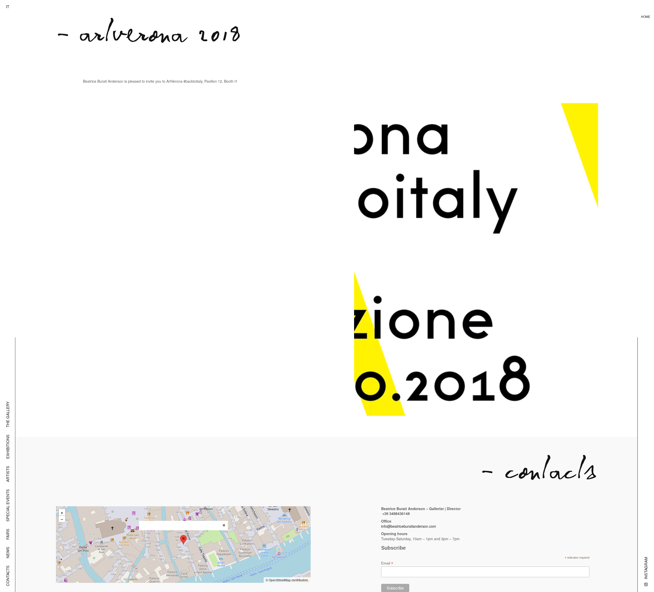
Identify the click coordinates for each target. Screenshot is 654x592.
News (7, 552)
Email (387, 563)
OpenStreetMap (280, 580)
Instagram (646, 568)
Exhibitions (7, 447)
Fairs (7, 534)
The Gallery (7, 414)
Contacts (7, 575)
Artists (7, 474)
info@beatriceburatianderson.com (408, 526)
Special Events (7, 505)
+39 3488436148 (396, 513)
